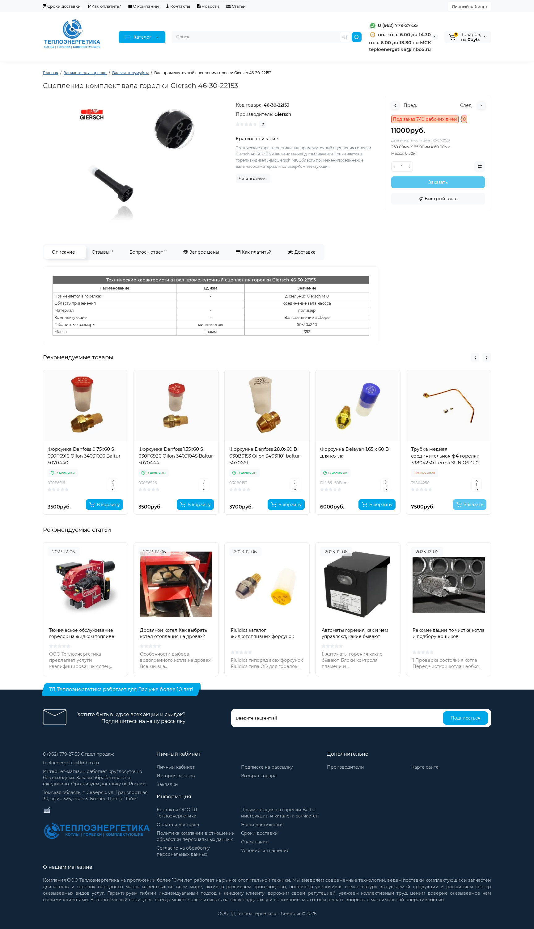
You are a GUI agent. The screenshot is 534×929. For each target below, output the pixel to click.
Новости (210, 6)
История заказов (176, 776)
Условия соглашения (265, 850)
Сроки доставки (63, 6)
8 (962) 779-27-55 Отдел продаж (78, 754)
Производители (345, 767)
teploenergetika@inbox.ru (71, 763)
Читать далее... (253, 178)
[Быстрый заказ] (85, 484)
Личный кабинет (469, 6)
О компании (145, 6)
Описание (63, 252)
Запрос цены (203, 252)
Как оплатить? (106, 6)
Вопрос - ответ (148, 252)
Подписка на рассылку (267, 767)
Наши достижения (262, 824)
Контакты (179, 6)
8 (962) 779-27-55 (397, 25)
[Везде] (345, 37)
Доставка (304, 252)
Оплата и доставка (178, 824)
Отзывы (102, 252)
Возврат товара (259, 776)
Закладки (167, 784)
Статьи (238, 6)
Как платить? (255, 252)
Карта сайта (425, 767)
